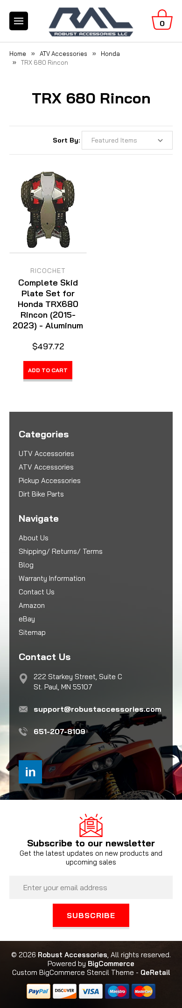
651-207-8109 (59, 731)
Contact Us (37, 591)
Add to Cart (48, 370)
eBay (27, 618)
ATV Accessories (46, 467)
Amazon (32, 605)
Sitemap (32, 632)
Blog (26, 564)
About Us (34, 537)
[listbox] (127, 140)
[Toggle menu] (18, 21)
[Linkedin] (30, 771)
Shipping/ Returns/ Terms (61, 551)
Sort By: (66, 140)
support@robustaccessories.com (97, 709)
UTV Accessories (46, 453)
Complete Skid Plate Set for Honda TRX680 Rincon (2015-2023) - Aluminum (48, 304)
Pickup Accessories (50, 480)
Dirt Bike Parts (41, 494)
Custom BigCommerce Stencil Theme (73, 972)
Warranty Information (52, 578)
